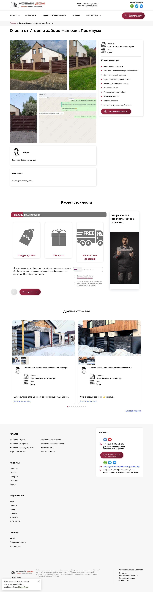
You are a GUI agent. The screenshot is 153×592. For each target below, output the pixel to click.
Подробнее (23, 587)
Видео (12, 509)
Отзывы (76, 15)
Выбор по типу (47, 448)
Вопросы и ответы (18, 542)
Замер (13, 484)
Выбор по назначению (51, 440)
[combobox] (77, 269)
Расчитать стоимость (118, 111)
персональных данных (85, 278)
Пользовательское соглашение (126, 579)
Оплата (13, 473)
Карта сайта (15, 521)
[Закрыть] (39, 581)
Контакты (14, 517)
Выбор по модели (17, 440)
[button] (67, 406)
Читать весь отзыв (22, 401)
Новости (13, 505)
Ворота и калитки (17, 452)
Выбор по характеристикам (53, 444)
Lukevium (139, 570)
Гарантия (14, 480)
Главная (13, 23)
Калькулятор (30, 15)
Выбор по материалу (19, 444)
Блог (12, 502)
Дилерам (14, 477)
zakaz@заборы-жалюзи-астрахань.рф (121, 467)
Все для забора (48, 452)
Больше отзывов (133, 411)
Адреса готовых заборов (54, 15)
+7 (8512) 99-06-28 (136, 2)
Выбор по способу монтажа (22, 448)
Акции (12, 538)
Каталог (13, 15)
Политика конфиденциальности (128, 574)
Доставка (14, 469)
